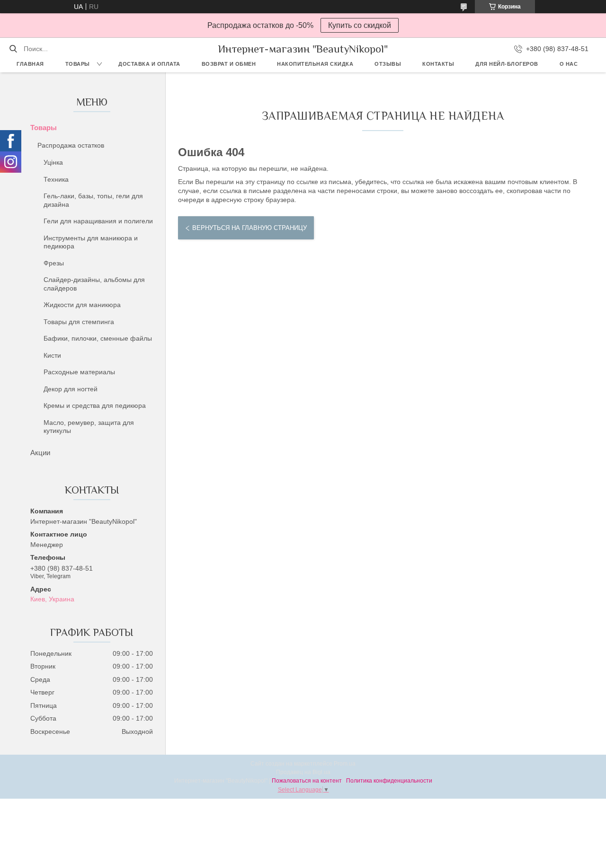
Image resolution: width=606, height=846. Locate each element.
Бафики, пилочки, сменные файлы (98, 338)
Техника (56, 179)
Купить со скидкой (359, 25)
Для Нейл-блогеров (506, 64)
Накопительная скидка (315, 64)
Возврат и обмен (229, 64)
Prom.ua (345, 763)
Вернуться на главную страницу (249, 227)
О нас (569, 64)
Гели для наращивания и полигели (98, 221)
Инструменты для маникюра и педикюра (91, 242)
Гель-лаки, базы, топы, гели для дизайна (93, 200)
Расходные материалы (79, 372)
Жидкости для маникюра (82, 304)
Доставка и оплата (149, 64)
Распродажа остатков (70, 145)
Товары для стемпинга (79, 322)
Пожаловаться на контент (307, 780)
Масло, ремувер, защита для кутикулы (89, 427)
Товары (77, 64)
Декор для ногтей (71, 389)
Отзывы (387, 64)
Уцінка (53, 162)
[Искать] (13, 48)
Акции (40, 453)
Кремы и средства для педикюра (95, 405)
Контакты (438, 64)
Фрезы (54, 263)
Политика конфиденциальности (389, 780)
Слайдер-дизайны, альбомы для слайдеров (94, 284)
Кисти (52, 355)
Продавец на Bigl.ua (303, 772)
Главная (30, 64)
